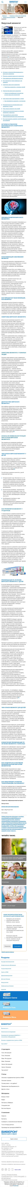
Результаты (7, 946)
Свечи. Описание (6, 1067)
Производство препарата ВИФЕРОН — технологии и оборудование (11, 1036)
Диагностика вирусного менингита (12, 90)
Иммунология (4, 982)
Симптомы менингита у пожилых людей (14, 87)
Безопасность (4, 1028)
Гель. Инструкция (6, 1052)
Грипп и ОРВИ (4, 972)
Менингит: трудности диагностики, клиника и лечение (11, 819)
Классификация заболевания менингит (13, 78)
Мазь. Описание (5, 1061)
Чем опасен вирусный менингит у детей (13, 98)
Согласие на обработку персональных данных (13, 1164)
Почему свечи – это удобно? (9, 1083)
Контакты (4, 1119)
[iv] (18, 697)
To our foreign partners (7, 1124)
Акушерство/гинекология (7, 961)
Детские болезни (5, 979)
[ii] (14, 431)
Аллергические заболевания (8, 965)
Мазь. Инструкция (6, 1058)
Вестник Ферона (6, 1108)
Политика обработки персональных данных (12, 1161)
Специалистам (5, 1105)
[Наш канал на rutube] (12, 1169)
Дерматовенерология (6, 975)
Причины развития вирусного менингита (13, 76)
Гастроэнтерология (6, 968)
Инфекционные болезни (7, 986)
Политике (15, 1185)
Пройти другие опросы (7, 952)
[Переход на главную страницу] (13, 2)
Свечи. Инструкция (6, 1064)
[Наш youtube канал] (9, 1169)
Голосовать (17, 946)
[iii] (14, 469)
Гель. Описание (5, 1055)
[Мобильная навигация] (25, 2)
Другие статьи (5, 1089)
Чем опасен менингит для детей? (11, 108)
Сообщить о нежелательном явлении (11, 1121)
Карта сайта (18, 1169)
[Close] (26, 1182)
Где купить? (4, 1043)
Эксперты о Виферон (7, 1102)
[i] (8, 57)
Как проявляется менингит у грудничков (14, 101)
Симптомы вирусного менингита (11, 84)
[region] (14, 1184)
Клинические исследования (8, 1031)
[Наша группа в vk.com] (2, 1169)
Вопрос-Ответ (5, 1096)
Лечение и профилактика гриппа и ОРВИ (11, 1040)
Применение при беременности (10, 1086)
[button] (15, 920)
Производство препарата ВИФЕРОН (11, 1127)
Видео (3, 1099)
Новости (3, 1116)
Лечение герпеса (6, 1080)
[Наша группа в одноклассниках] (6, 1169)
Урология (3, 989)
